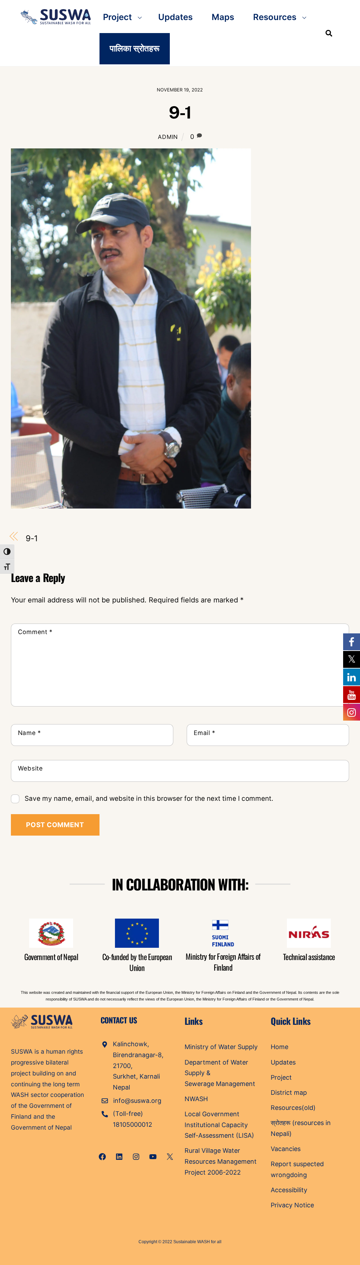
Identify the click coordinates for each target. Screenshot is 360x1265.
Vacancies (286, 1148)
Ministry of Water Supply (221, 1046)
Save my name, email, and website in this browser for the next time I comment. (149, 798)
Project (117, 17)
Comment (35, 631)
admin (168, 136)
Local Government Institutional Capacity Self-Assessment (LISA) (220, 1124)
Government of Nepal (51, 956)
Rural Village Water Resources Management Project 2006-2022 (221, 1161)
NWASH (196, 1099)
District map (289, 1092)
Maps (223, 17)
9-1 (180, 112)
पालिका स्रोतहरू (135, 48)
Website (30, 768)
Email (205, 732)
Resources (274, 17)
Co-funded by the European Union (137, 962)
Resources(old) (293, 1107)
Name (29, 732)
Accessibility (289, 1190)
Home (279, 1046)
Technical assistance (309, 956)
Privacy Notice (292, 1205)
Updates (175, 17)
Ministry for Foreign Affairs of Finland (223, 962)
